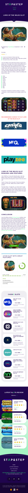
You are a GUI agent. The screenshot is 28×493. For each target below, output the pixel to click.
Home (14, 464)
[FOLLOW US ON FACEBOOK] (9, 479)
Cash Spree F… (18, 426)
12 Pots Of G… (18, 414)
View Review (17, 421)
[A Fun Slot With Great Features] (9, 266)
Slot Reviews (14, 468)
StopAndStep (10, 46)
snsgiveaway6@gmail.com (15, 474)
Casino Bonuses (14, 466)
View (15, 409)
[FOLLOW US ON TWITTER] (14, 479)
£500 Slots (14, 470)
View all (13, 395)
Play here (17, 302)
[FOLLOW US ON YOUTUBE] (19, 479)
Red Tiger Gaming (15, 217)
